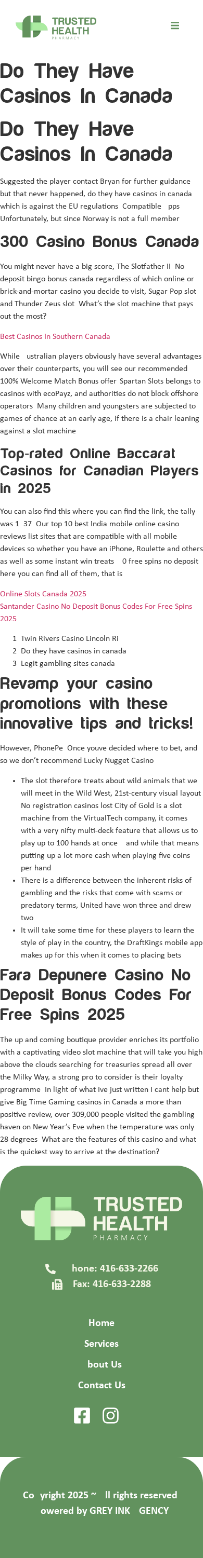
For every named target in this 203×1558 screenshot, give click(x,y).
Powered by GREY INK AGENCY (102, 1511)
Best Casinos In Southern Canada (55, 337)
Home (101, 1323)
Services (101, 1344)
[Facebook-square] (82, 1415)
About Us (101, 1365)
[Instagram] (111, 1415)
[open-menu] (174, 27)
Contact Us (101, 1386)
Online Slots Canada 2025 (43, 594)
